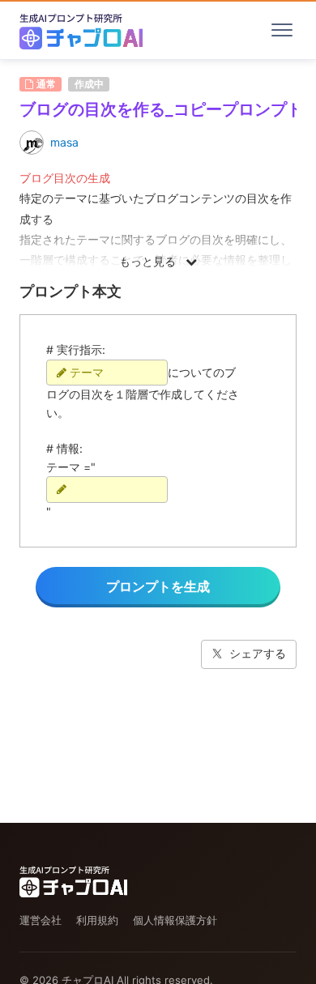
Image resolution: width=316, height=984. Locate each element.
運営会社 (40, 920)
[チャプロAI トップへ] (81, 30)
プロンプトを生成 (158, 586)
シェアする (257, 653)
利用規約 (97, 920)
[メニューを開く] (282, 30)
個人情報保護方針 (175, 920)
